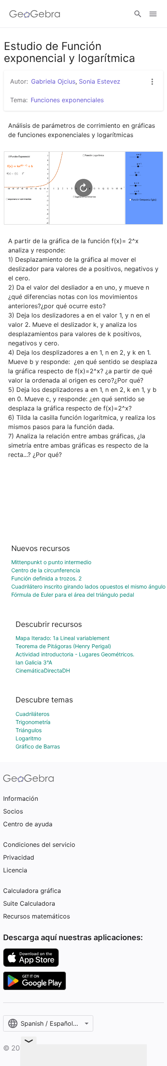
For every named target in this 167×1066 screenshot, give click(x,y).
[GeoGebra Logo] (34, 14)
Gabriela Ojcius (53, 81)
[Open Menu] (153, 14)
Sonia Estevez (99, 81)
